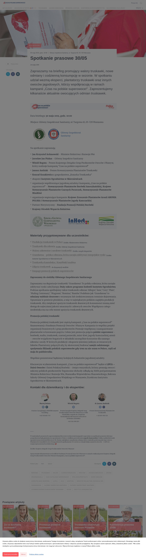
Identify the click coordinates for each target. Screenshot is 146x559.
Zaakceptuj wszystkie (10, 554)
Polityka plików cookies (36, 554)
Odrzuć (23, 554)
